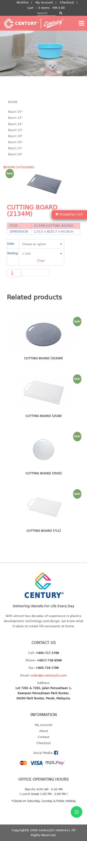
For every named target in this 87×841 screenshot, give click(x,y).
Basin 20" (15, 142)
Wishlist (22, 2)
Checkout (67, 2)
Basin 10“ (15, 111)
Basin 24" (15, 154)
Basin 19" (15, 136)
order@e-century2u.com (49, 675)
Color (10, 243)
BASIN (12, 102)
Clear (41, 260)
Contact (43, 737)
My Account (44, 2)
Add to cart (35, 273)
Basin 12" (15, 117)
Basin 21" (15, 148)
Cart (30, 8)
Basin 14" (15, 124)
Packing (12, 253)
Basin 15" (15, 130)
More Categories (20, 167)
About (43, 731)
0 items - (51, 8)
